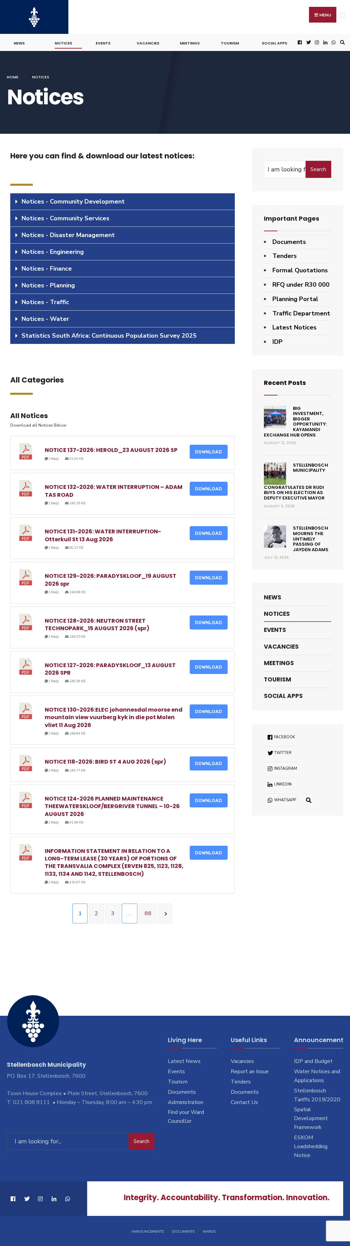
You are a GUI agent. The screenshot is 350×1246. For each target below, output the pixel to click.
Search (318, 169)
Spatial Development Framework (311, 1118)
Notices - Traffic (45, 302)
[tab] (122, 201)
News (19, 43)
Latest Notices (294, 327)
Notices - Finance (47, 268)
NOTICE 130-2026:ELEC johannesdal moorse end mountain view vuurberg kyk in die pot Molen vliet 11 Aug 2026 (114, 717)
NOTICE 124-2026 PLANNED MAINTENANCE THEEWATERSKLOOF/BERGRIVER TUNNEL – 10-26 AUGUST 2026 (112, 806)
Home (12, 77)
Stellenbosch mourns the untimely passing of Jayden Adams (310, 539)
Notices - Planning (48, 285)
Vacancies (148, 43)
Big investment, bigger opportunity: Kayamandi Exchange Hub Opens (295, 421)
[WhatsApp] (333, 43)
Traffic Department (301, 313)
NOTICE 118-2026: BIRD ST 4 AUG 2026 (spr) (105, 762)
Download (208, 451)
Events (103, 43)
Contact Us (244, 1102)
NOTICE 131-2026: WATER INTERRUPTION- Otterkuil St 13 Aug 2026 (103, 535)
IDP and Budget (313, 1061)
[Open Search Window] (341, 43)
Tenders (284, 256)
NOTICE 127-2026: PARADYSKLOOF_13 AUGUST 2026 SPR (110, 669)
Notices (63, 43)
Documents (289, 242)
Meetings (190, 43)
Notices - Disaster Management (68, 235)
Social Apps (274, 43)
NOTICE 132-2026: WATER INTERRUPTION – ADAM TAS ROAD (114, 490)
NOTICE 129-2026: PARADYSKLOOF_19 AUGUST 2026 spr (110, 579)
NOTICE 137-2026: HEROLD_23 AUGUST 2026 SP (111, 450)
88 (148, 913)
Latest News (184, 1061)
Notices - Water (45, 319)
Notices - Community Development (73, 201)
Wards (209, 1231)
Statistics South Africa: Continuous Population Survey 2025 (109, 336)
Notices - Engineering (53, 252)
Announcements (147, 1231)
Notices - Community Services (65, 218)
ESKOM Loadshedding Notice (310, 1146)
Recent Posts (285, 382)
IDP (277, 342)
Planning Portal (295, 299)
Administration (185, 1102)
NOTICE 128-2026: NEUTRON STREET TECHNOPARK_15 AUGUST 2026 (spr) (97, 624)
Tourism (230, 43)
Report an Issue (250, 1071)
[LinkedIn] (325, 43)
